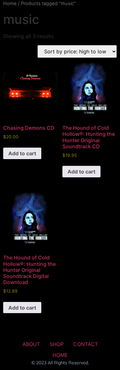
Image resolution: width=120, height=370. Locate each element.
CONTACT (85, 344)
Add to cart (22, 153)
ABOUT (31, 344)
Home (10, 3)
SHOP (57, 344)
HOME (60, 355)
